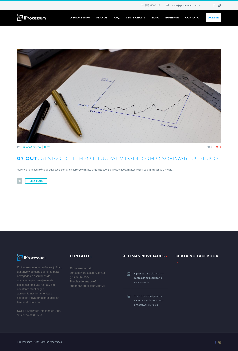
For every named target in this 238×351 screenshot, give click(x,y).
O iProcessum (80, 17)
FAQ (117, 17)
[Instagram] (219, 5)
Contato (192, 17)
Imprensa (172, 17)
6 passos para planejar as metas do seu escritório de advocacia (149, 278)
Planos (102, 17)
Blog (155, 17)
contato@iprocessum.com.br (185, 5)
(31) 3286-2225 (152, 5)
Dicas (47, 147)
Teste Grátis (135, 17)
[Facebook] (214, 5)
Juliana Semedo (31, 147)
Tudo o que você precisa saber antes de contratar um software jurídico (149, 300)
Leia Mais (36, 181)
